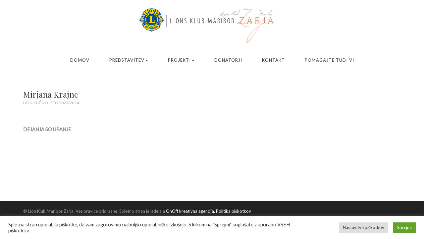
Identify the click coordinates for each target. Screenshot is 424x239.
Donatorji (228, 60)
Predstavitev (126, 60)
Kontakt (273, 60)
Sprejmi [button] (404, 227)
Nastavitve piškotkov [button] (363, 227)
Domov (79, 60)
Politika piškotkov (233, 211)
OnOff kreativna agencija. (190, 211)
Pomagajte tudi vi (329, 60)
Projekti (179, 60)
